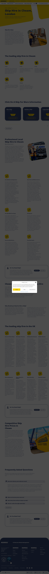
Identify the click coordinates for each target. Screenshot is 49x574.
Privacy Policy (26, 291)
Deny (24, 289)
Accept (17, 289)
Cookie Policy (22, 291)
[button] (35, 282)
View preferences (32, 289)
